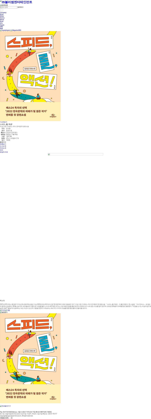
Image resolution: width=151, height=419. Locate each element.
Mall (1, 28)
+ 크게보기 (3, 122)
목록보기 (3, 144)
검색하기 (20, 7)
